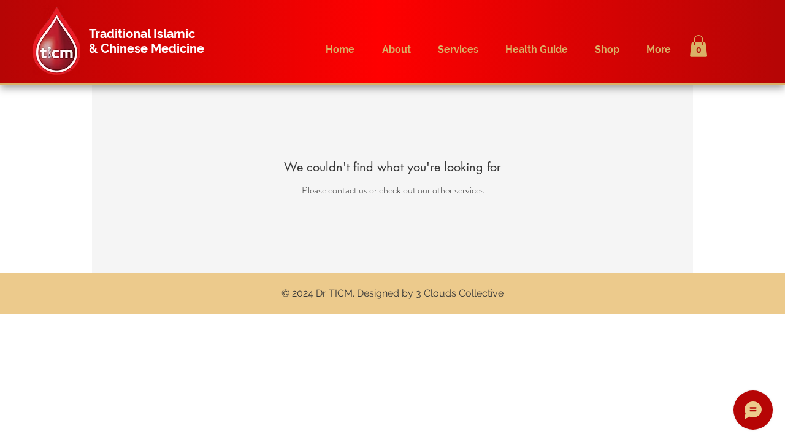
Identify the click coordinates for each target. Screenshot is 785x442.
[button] (698, 46)
